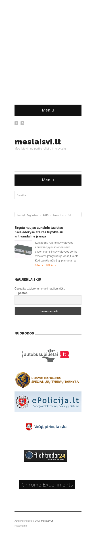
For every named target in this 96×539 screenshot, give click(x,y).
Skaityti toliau (45, 265)
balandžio (58, 215)
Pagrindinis (32, 215)
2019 (45, 215)
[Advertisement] (48, 50)
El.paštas (21, 293)
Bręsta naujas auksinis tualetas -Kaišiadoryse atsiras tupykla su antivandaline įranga (40, 232)
